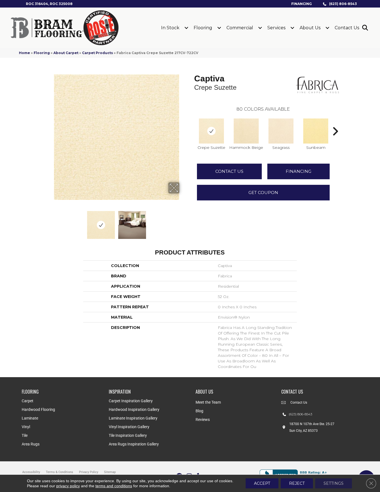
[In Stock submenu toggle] (186, 28)
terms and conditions (113, 486)
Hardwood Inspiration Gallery (134, 409)
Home (24, 53)
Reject (297, 483)
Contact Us (347, 27)
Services (276, 27)
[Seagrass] (281, 131)
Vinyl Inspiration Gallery (129, 427)
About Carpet (65, 53)
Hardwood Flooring (38, 409)
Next (183, 222)
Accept (262, 483)
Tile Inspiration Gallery (128, 435)
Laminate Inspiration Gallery (133, 418)
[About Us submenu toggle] (327, 28)
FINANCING (298, 171)
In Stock (170, 27)
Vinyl (26, 427)
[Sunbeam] (316, 131)
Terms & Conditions (59, 472)
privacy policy (68, 486)
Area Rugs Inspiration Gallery (134, 444)
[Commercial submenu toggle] (260, 28)
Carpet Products (97, 53)
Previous (50, 222)
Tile (25, 435)
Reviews (203, 419)
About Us (310, 27)
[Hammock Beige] (246, 131)
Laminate (30, 418)
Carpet (27, 401)
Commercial (239, 27)
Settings (334, 483)
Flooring (203, 27)
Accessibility (31, 472)
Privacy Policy (88, 472)
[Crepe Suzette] (211, 131)
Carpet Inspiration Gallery (131, 401)
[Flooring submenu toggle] (219, 28)
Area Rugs (31, 444)
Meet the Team (208, 402)
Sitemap (110, 472)
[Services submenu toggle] (292, 28)
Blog (199, 411)
